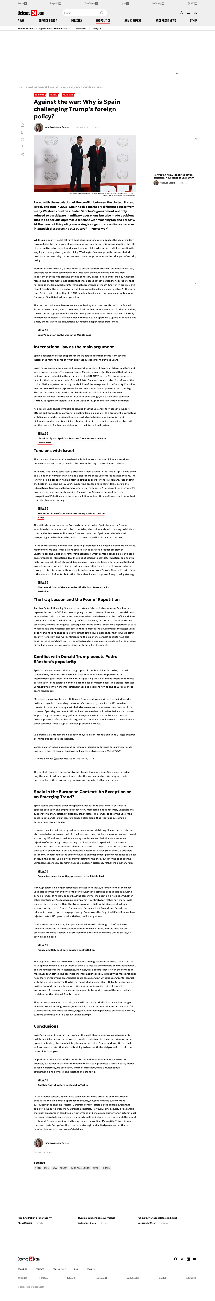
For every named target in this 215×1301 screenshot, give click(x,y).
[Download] (22, 147)
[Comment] (22, 132)
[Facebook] (175, 1259)
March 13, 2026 (85, 758)
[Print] (22, 139)
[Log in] (181, 13)
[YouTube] (194, 1259)
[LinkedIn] (188, 1259)
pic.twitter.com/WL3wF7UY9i (104, 750)
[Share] (22, 154)
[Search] (101, 12)
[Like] (22, 125)
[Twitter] (182, 1259)
